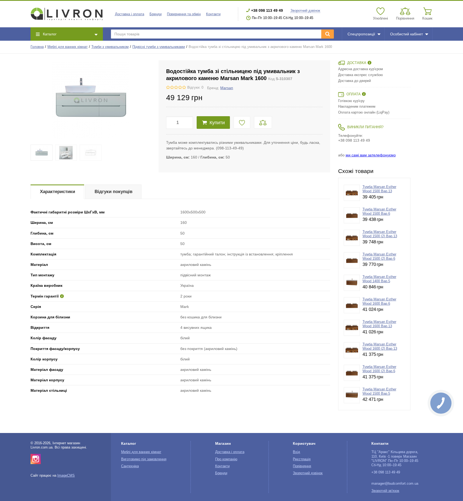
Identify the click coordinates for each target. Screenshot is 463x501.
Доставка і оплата (129, 14)
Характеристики (57, 191)
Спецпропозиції (361, 34)
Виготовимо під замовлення (143, 459)
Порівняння (302, 466)
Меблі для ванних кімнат (67, 47)
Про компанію (226, 459)
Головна (37, 47)
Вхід (296, 452)
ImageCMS (66, 475)
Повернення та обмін (184, 14)
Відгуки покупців (113, 191)
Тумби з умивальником (110, 47)
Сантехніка (130, 466)
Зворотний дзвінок (305, 11)
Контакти (213, 14)
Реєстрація (302, 459)
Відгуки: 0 (195, 87)
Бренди (156, 14)
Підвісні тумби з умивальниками (158, 47)
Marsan (226, 88)
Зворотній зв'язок (385, 491)
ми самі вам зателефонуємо (371, 155)
